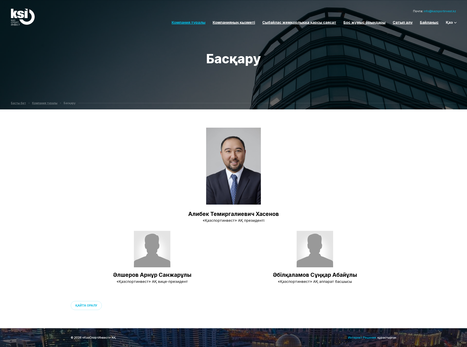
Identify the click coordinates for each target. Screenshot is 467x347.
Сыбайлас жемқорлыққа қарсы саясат (299, 22)
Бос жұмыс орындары (364, 22)
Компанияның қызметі (234, 22)
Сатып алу (403, 22)
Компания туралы (188, 22)
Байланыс (429, 22)
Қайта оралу (86, 305)
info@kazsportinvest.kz (440, 11)
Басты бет (18, 103)
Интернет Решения (362, 337)
